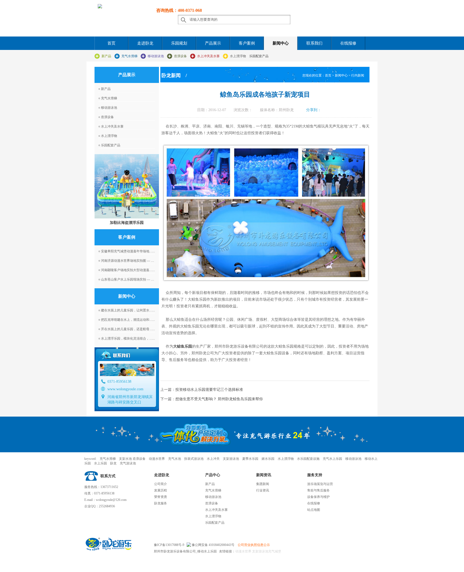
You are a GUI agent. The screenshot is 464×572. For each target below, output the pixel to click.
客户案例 (247, 43)
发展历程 (160, 490)
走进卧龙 (145, 43)
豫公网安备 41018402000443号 (212, 545)
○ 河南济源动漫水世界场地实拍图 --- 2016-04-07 (132, 261)
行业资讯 (262, 490)
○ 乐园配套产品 (109, 145)
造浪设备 (180, 56)
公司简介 (160, 484)
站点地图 (313, 510)
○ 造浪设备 (106, 117)
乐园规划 (179, 43)
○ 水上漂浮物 (107, 136)
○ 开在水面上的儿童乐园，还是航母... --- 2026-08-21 (135, 329)
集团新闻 (262, 484)
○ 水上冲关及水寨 (111, 126)
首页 (111, 43)
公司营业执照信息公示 (254, 545)
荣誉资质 (160, 497)
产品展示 (213, 43)
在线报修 (348, 43)
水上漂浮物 (238, 56)
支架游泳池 (259, 551)
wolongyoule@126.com (111, 500)
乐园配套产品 (259, 56)
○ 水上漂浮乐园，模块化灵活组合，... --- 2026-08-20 (135, 338)
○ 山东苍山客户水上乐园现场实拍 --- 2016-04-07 (132, 279)
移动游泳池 (156, 56)
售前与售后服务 (318, 490)
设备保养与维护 (318, 497)
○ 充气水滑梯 (107, 98)
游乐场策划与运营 (320, 484)
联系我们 (314, 43)
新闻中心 (281, 43)
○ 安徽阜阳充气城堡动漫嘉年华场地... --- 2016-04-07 (135, 251)
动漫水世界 (243, 551)
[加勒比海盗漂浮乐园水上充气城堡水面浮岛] (127, 186)
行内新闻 (357, 75)
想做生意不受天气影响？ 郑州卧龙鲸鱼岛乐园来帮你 (219, 399)
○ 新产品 (104, 89)
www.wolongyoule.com (125, 389)
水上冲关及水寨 (208, 56)
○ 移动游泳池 (107, 108)
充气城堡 (274, 551)
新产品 (106, 56)
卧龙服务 (160, 503)
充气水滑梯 (129, 56)
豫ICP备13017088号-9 (169, 545)
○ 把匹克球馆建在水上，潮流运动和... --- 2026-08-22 (135, 320)
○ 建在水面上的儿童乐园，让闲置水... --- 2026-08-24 (135, 310)
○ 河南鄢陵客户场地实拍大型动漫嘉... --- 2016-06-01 (135, 270)
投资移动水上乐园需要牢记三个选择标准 (209, 390)
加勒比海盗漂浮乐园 (127, 222)
